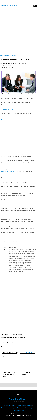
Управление (14, 55)
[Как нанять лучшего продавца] (8, 119)
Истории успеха (30, 408)
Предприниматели (18, 410)
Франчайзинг (21, 408)
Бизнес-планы (17, 405)
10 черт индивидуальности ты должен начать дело (26, 359)
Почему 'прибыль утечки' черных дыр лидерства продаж (9, 374)
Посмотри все (27, 352)
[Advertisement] (18, 32)
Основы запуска (27, 405)
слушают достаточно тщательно (20, 188)
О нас (18, 394)
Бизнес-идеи (8, 405)
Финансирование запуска (8, 408)
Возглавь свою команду (4, 55)
